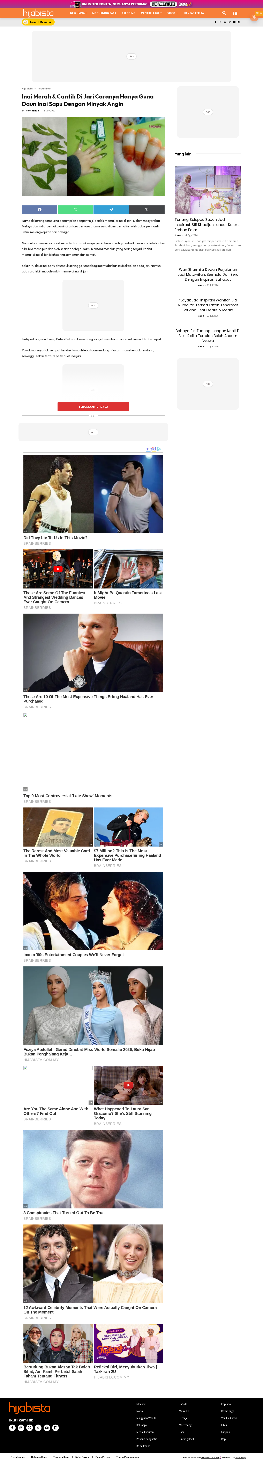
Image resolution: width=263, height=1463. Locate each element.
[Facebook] (215, 22)
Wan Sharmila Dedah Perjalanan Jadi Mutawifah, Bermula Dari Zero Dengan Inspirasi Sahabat (208, 274)
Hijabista (27, 88)
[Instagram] (220, 22)
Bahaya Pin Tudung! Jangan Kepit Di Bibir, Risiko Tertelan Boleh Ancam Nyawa (208, 335)
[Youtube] (234, 22)
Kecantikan (44, 88)
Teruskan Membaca (93, 406)
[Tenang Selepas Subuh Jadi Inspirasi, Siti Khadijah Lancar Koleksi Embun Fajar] (208, 190)
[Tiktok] (229, 22)
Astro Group (240, 1457)
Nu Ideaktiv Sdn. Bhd (210, 1457)
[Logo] (38, 13)
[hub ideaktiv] (235, 11)
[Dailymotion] (238, 22)
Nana (178, 235)
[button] (224, 13)
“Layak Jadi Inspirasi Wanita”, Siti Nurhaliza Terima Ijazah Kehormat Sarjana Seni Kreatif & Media (208, 305)
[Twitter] (225, 22)
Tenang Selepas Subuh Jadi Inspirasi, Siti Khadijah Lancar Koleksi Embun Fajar (207, 224)
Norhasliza (32, 110)
